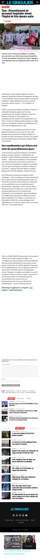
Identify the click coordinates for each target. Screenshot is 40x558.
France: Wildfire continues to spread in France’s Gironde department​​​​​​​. (12, 537)
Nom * (3, 379)
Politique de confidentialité (22, 520)
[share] (18, 536)
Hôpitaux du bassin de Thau (11, 392)
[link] (7, 538)
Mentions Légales (9, 520)
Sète (23, 392)
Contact (33, 520)
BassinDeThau (10, 391)
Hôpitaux (32, 391)
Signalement (21, 522)
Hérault (25, 391)
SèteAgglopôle (31, 392)
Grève (19, 391)
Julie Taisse (8, 21)
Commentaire (6, 364)
